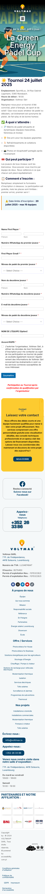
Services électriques (22, 682)
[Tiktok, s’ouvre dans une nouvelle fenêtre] (32, 584)
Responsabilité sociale (23, 609)
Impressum (15, 883)
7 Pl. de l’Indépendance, (13, 557)
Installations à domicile (22, 711)
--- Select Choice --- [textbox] (13, 270)
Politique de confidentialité (8, 876)
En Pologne (22, 618)
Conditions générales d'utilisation (10, 869)
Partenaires (22, 622)
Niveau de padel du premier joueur (19, 264)
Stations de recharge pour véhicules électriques (18, 669)
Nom (26, 237)
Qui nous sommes (22, 601)
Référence (22, 613)
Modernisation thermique (22, 674)
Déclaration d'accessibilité (8, 889)
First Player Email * (11, 253)
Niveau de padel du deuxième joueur (20, 315)
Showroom (22, 630)
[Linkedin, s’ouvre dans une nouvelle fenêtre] (22, 584)
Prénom (4, 237)
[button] (22, 18)
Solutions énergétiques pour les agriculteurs (22, 655)
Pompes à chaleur (22, 724)
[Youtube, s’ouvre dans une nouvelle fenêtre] (27, 584)
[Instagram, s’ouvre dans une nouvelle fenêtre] (18, 584)
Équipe (22, 596)
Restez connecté (22, 488)
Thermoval (22, 699)
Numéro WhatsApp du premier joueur (20, 243)
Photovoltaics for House (22, 647)
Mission (23, 605)
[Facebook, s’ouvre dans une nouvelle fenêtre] (13, 584)
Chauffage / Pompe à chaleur (22, 664)
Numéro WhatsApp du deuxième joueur (21, 294)
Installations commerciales (22, 715)
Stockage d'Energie (22, 659)
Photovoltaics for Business (22, 651)
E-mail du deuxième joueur (15, 304)
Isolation (22, 678)
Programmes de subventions (22, 695)
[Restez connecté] (22, 484)
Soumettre (8, 375)
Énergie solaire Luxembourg (22, 626)
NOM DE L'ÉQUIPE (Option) (14, 331)
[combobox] (22, 270)
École (22, 635)
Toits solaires (22, 686)
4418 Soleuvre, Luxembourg (15, 560)
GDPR (6, 883)
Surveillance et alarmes (22, 691)
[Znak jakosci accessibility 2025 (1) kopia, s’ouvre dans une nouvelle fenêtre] (35, 847)
